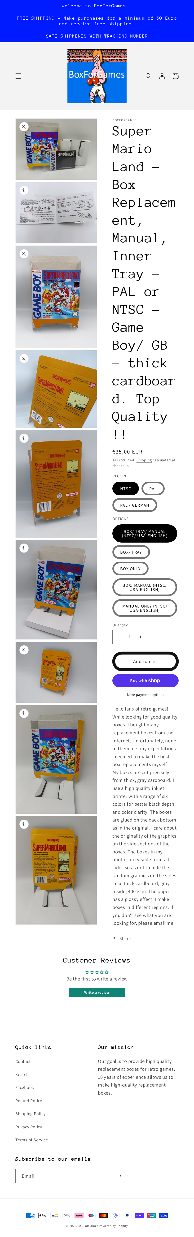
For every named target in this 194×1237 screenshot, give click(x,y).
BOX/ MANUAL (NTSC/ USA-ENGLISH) (145, 587)
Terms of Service (31, 1140)
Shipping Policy (30, 1113)
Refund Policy (28, 1100)
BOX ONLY (130, 568)
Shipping (144, 460)
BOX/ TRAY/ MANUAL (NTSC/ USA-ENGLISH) (145, 533)
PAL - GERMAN (135, 505)
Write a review (97, 992)
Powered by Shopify (113, 1226)
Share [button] (125, 938)
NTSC (125, 488)
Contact (23, 1061)
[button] (18, 76)
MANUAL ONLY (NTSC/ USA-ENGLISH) (144, 608)
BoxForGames (88, 1226)
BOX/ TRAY (131, 552)
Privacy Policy (28, 1127)
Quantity (120, 625)
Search (22, 1074)
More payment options (145, 694)
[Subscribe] (119, 1176)
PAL (153, 488)
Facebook (24, 1087)
